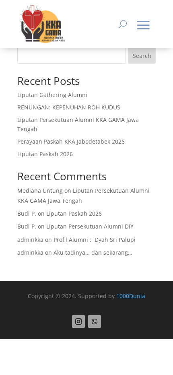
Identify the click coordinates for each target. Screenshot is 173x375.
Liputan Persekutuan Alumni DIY (90, 226)
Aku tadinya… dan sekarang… (93, 252)
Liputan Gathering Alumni (52, 95)
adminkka (30, 239)
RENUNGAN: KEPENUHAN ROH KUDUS (68, 107)
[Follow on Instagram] (78, 321)
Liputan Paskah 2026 (45, 154)
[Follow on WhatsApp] (94, 321)
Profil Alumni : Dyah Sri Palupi (95, 239)
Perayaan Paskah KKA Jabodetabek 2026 (71, 141)
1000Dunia (130, 296)
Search (142, 56)
